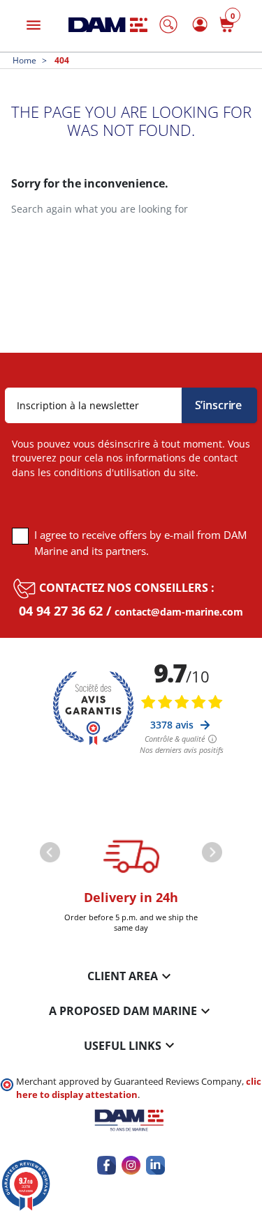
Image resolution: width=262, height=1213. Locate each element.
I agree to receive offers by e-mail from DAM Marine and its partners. (140, 542)
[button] (168, 24)
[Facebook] (106, 1165)
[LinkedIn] (155, 1165)
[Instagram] (131, 1165)
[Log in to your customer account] (197, 24)
